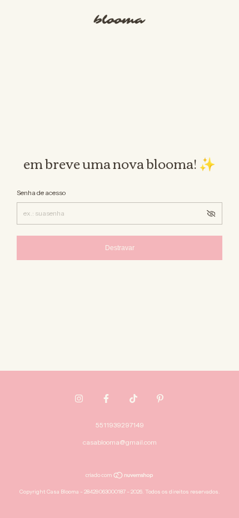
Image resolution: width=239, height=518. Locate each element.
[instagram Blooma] (78, 398)
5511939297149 (120, 425)
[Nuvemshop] (120, 476)
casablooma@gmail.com (120, 442)
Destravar (120, 248)
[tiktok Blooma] (133, 398)
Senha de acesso (41, 192)
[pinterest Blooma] (160, 398)
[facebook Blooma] (106, 398)
